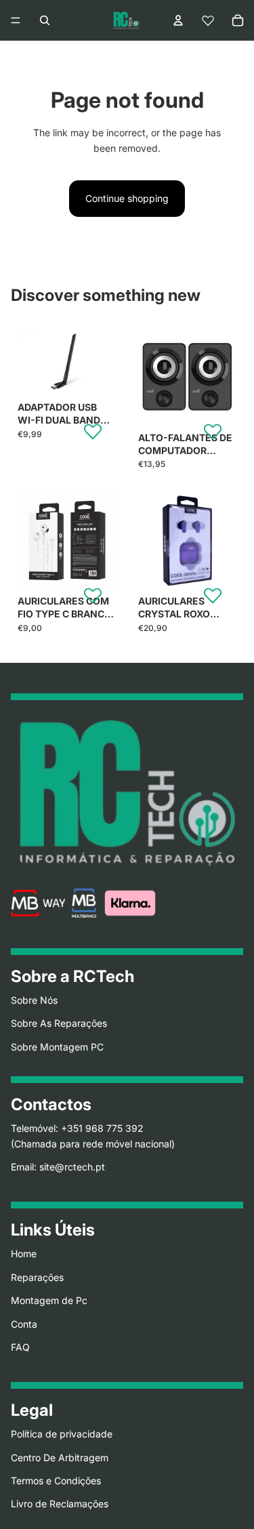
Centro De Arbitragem (59, 1457)
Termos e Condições (56, 1480)
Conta (24, 1324)
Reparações (37, 1277)
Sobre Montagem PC (57, 1047)
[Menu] (15, 20)
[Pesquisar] (45, 20)
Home (24, 1254)
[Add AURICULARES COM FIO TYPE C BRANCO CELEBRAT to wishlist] (93, 595)
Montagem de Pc (49, 1300)
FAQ (20, 1347)
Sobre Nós (34, 1000)
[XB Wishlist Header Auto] (208, 20)
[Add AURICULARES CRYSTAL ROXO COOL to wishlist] (213, 595)
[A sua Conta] (178, 20)
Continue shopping (127, 198)
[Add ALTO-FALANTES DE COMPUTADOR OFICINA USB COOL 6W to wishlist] (213, 431)
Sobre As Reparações (59, 1023)
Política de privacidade (61, 1434)
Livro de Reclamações (59, 1504)
